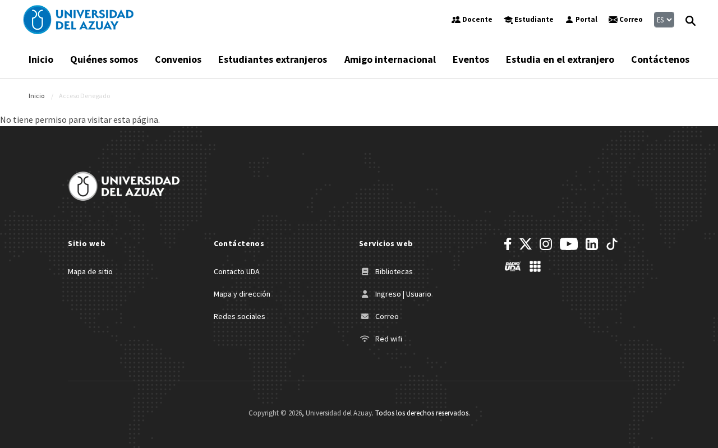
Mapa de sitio (90, 271)
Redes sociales (239, 316)
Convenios (178, 59)
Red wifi (388, 339)
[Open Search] (690, 20)
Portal (585, 19)
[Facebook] (507, 244)
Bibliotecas (393, 271)
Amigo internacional (390, 59)
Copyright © (275, 413)
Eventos (471, 59)
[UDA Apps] (535, 266)
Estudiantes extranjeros (272, 59)
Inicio (41, 59)
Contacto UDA (237, 271)
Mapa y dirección (242, 294)
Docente (477, 19)
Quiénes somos (104, 59)
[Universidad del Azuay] (78, 19)
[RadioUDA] (512, 266)
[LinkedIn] (592, 244)
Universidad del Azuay (339, 413)
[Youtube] (569, 244)
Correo (630, 19)
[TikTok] (612, 244)
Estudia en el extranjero (560, 59)
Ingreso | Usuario (402, 294)
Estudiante (533, 19)
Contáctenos (660, 59)
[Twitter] (525, 244)
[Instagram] (546, 244)
